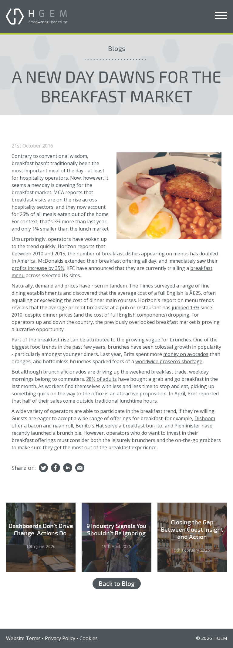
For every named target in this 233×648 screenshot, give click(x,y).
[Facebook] (55, 468)
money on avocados (185, 354)
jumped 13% (185, 307)
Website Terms (23, 638)
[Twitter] (43, 468)
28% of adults (101, 379)
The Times (141, 285)
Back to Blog (117, 584)
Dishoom (204, 418)
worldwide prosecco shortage (168, 361)
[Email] (79, 468)
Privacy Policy (60, 638)
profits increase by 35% (38, 268)
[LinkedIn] (67, 468)
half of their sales (42, 400)
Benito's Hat (90, 425)
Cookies (88, 638)
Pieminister (187, 425)
